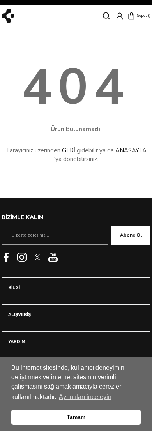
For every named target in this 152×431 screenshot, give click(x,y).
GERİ (68, 150)
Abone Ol (131, 235)
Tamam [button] (76, 417)
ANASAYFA (131, 150)
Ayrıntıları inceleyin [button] (85, 397)
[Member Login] (119, 16)
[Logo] (8, 16)
